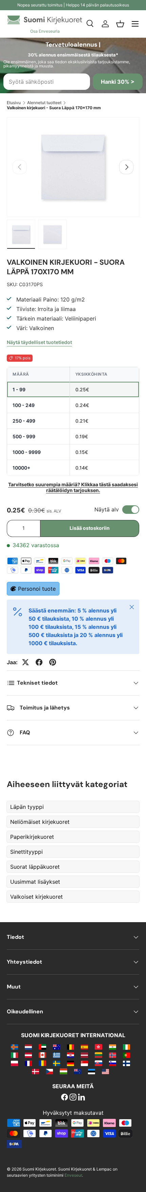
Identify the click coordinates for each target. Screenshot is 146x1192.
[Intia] (112, 1046)
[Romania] (42, 1063)
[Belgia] (70, 1046)
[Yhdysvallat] (105, 1071)
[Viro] (91, 1071)
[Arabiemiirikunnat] (42, 1046)
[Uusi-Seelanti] (77, 1071)
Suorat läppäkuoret (35, 866)
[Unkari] (63, 1071)
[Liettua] (98, 1054)
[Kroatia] (70, 1054)
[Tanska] (35, 1071)
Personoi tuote (37, 588)
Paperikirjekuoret (32, 836)
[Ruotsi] (56, 1063)
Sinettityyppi (26, 851)
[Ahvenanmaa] (14, 1046)
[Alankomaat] (28, 1046)
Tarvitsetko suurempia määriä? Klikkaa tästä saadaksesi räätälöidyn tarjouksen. (73, 487)
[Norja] (112, 1054)
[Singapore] (84, 1063)
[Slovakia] (98, 1063)
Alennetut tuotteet (44, 102)
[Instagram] (73, 1097)
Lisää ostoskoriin (90, 528)
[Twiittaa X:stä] (25, 662)
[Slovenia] (112, 1063)
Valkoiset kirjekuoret (36, 896)
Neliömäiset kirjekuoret (40, 821)
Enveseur (73, 1175)
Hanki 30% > (117, 81)
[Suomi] (126, 1063)
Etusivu (14, 102)
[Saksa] (70, 1063)
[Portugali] (126, 1054)
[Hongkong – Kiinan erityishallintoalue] (98, 1046)
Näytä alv (106, 509)
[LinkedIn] (81, 1097)
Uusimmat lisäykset (35, 881)
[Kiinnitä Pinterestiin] (52, 662)
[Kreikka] (56, 1054)
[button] (120, 23)
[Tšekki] (49, 1071)
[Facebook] (64, 1097)
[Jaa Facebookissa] (39, 662)
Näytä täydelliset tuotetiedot (39, 342)
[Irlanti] (126, 1046)
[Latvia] (84, 1054)
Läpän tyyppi (27, 806)
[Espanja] (84, 1046)
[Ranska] (28, 1063)
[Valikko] (135, 23)
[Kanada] (42, 1054)
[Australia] (56, 1046)
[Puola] (14, 1063)
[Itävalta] (28, 1054)
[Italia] (14, 1054)
